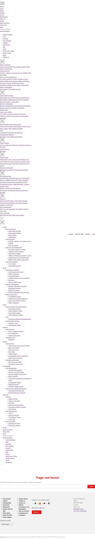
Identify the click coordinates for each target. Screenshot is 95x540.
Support (2, 13)
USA (4, 36)
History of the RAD (15, 201)
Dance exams (4, 157)
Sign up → (37, 512)
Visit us (2, 209)
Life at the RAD (4, 213)
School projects (4, 71)
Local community (10, 209)
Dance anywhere (5, 65)
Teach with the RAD (6, 126)
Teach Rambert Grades (15, 128)
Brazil (4, 55)
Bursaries (3, 102)
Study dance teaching (6, 95)
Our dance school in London (8, 79)
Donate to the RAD (14, 335)
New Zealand (7, 41)
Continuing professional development (11, 132)
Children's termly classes (16, 251)
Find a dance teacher (19, 67)
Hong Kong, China (8, 51)
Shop (1, 27)
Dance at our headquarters (8, 77)
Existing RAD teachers (7, 135)
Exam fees (17, 161)
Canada (5, 43)
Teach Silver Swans (14, 313)
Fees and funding (13, 276)
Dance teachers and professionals (10, 124)
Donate (87, 234)
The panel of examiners (21, 170)
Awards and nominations (7, 203)
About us (2, 19)
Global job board (18, 184)
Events (2, 21)
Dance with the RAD (6, 67)
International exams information (9, 163)
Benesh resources (5, 108)
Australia (5, 38)
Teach (2, 10)
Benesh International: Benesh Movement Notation (15, 106)
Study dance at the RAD (7, 98)
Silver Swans (12, 235)
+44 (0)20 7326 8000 (79, 511)
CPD (1, 130)
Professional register (16, 137)
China (4, 49)
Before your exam (13, 348)
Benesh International (6, 104)
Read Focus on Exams (15, 358)
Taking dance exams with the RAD (10, 159)
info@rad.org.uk (78, 509)
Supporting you (4, 149)
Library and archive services (15, 116)
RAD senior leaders (18, 215)
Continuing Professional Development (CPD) (13, 182)
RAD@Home (8, 69)
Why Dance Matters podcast (17, 407)
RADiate (25, 73)
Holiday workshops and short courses (19, 255)
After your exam (9, 161)
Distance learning (20, 98)
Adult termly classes (11, 81)
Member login (79, 234)
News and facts (5, 23)
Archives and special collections (18, 298)
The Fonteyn (4, 89)
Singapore (6, 57)
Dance (2, 6)
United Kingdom (5, 31)
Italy (4, 47)
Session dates (25, 161)
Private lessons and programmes (18, 257)
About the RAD (4, 201)
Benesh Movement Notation (17, 393)
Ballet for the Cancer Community (18, 85)
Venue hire (3, 25)
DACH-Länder (7, 53)
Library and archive (6, 112)
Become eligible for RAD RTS (9, 180)
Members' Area (4, 137)
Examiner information (6, 168)
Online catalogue (13, 303)
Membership (4, 17)
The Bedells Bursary (14, 89)
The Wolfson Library (6, 114)
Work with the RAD (6, 215)
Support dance (4, 143)
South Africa (6, 45)
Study (2, 8)
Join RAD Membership (7, 178)
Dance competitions (6, 87)
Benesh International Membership (10, 188)
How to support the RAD (7, 145)
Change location (5, 520)
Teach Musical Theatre (20, 126)
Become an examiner (6, 170)
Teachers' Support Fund (15, 386)
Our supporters (20, 145)
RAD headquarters (5, 207)
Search (71, 234)
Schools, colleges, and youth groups (11, 73)
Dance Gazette (23, 180)
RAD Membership (5, 176)
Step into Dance (13, 245)
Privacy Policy (3, 536)
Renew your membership (22, 178)
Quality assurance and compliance (18, 100)
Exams (2, 15)
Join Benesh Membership (8, 190)
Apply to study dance (12, 102)
